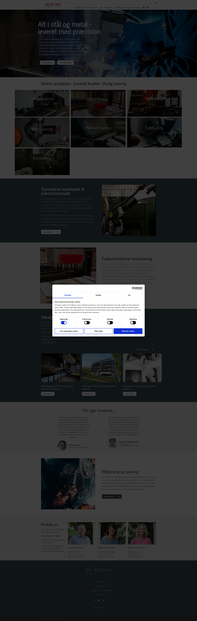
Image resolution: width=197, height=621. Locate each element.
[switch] (87, 322)
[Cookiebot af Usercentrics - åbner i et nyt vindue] (133, 288)
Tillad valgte (98, 331)
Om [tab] (129, 295)
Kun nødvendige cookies (69, 331)
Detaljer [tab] (98, 295)
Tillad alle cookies (128, 331)
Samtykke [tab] (67, 295)
